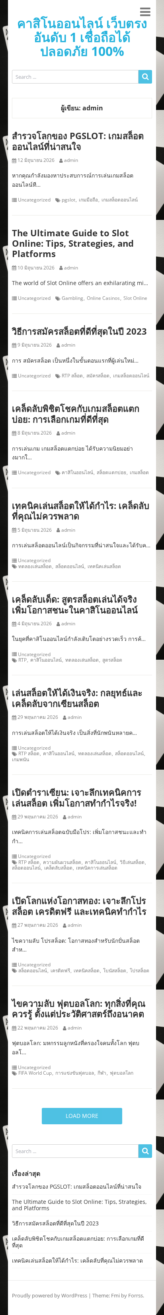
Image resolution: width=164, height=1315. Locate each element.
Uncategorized (34, 200)
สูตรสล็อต (112, 660)
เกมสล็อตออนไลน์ (120, 200)
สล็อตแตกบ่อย (111, 472)
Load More (82, 1115)
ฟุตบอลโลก (121, 1073)
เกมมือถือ (88, 200)
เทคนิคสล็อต (87, 971)
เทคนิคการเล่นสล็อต (96, 868)
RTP (22, 660)
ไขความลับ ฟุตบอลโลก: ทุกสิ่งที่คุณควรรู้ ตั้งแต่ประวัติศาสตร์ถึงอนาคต (78, 1008)
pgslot (68, 200)
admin (71, 160)
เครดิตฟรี (60, 971)
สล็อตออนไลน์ (69, 566)
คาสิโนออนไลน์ (77, 472)
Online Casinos (103, 298)
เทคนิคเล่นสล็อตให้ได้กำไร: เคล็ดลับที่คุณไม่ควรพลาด (80, 510)
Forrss (135, 1295)
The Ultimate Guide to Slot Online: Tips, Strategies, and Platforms (73, 243)
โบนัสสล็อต (114, 971)
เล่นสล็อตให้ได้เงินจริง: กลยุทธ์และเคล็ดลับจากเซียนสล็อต (77, 697)
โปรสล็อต (139, 971)
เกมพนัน (20, 759)
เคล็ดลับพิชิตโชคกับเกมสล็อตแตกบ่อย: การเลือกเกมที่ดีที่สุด (75, 413)
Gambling (72, 298)
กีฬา (102, 1073)
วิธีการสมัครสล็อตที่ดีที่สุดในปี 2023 (79, 331)
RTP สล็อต (72, 376)
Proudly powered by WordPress (49, 1295)
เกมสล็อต (139, 472)
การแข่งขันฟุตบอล (74, 1073)
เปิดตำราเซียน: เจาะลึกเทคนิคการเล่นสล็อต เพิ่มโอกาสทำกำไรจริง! (76, 797)
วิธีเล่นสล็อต (132, 862)
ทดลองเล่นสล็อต (35, 566)
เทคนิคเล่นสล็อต (104, 566)
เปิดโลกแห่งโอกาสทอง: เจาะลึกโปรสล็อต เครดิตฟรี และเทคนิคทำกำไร (79, 905)
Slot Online (135, 298)
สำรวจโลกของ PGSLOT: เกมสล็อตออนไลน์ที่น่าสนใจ (78, 141)
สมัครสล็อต (97, 376)
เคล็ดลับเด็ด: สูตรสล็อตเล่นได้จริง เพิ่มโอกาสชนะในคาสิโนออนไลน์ (75, 604)
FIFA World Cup (35, 1073)
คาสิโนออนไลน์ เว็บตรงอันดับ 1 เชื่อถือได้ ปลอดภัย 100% (82, 37)
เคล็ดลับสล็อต (58, 868)
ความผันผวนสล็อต (62, 862)
